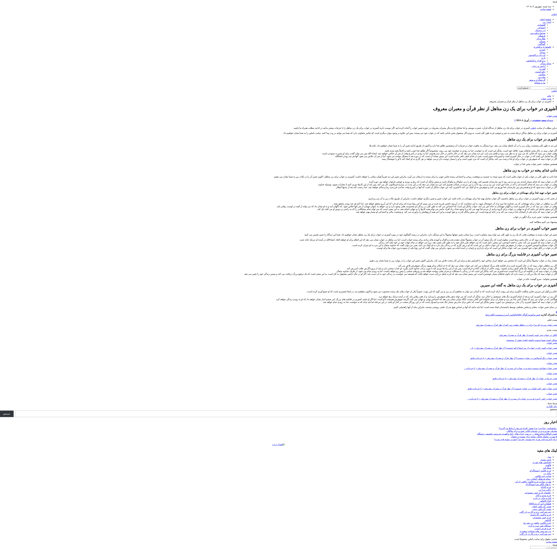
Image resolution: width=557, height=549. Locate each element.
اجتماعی (541, 27)
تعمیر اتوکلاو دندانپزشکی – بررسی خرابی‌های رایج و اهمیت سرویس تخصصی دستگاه (517, 434)
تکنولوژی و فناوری (542, 47)
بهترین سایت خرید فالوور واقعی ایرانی (533, 481)
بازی (543, 58)
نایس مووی (545, 459)
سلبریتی (541, 77)
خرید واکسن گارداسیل (540, 514)
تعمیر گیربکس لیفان (541, 506)
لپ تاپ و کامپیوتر (536, 55)
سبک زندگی (545, 63)
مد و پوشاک (539, 82)
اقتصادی (541, 25)
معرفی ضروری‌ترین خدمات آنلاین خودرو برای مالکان (531, 431)
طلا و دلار (540, 38)
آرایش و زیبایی (538, 66)
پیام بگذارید (551, 406)
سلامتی (541, 74)
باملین (554, 14)
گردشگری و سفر (537, 80)
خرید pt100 (546, 487)
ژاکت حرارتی (544, 490)
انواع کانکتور (545, 501)
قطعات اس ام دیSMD (540, 503)
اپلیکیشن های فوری (541, 462)
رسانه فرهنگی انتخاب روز (539, 479)
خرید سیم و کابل (543, 495)
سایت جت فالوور (543, 476)
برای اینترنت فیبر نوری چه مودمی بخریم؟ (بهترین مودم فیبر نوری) (525, 439)
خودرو (542, 49)
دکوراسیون (540, 71)
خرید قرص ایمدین (542, 528)
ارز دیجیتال (540, 30)
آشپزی (542, 69)
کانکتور (547, 520)
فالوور (548, 465)
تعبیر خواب (552, 116)
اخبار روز (546, 22)
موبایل (542, 52)
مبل (549, 457)
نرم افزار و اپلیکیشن (535, 60)
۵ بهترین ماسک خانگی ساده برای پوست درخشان (534, 436)
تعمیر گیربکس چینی (541, 509)
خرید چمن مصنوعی (541, 517)
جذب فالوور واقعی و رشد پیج (537, 523)
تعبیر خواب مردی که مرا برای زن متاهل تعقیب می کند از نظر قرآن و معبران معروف (516, 325)
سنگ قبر (547, 468)
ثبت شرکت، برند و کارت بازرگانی (535, 512)
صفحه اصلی (545, 19)
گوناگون (541, 44)
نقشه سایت (545, 9)
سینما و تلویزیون (537, 33)
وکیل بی (547, 473)
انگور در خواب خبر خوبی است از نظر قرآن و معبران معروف (528, 335)
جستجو (553, 409)
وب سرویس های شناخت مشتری (535, 531)
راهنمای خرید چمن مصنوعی (537, 492)
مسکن (542, 41)
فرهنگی (541, 36)
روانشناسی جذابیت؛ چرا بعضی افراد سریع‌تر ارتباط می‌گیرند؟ (528, 428)
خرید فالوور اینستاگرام (540, 470)
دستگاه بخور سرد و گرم (539, 526)
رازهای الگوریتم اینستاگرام (538, 484)
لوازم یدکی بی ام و (542, 498)
